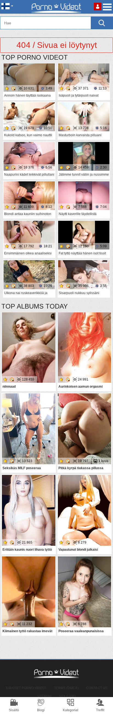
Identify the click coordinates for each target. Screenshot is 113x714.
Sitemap (44, 696)
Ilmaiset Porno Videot (26, 688)
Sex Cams (67, 696)
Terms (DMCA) (66, 688)
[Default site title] (56, 7)
